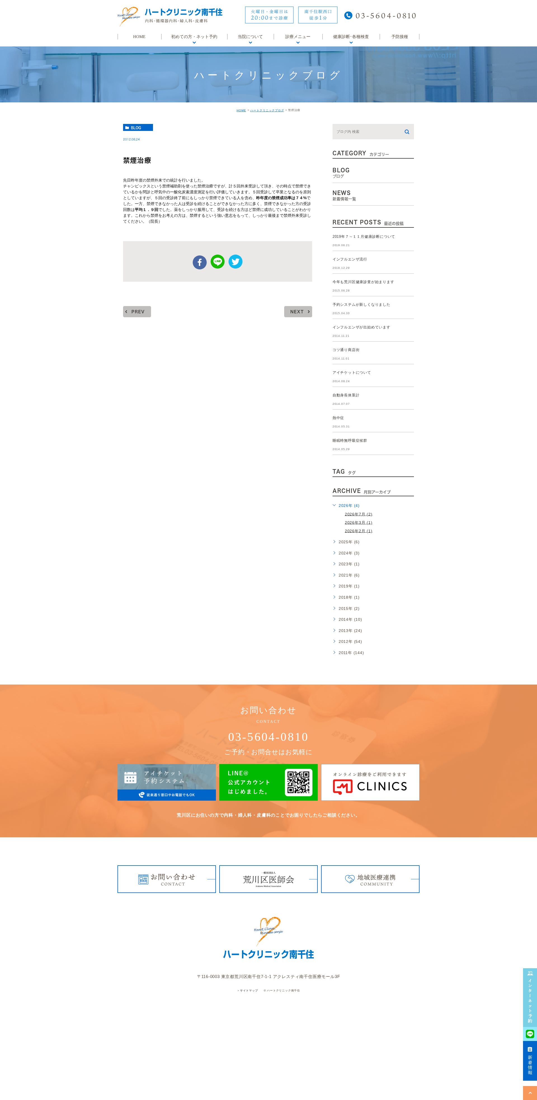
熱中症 (338, 418)
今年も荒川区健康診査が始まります (363, 282)
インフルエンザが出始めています (361, 327)
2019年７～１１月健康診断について (364, 236)
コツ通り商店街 (346, 350)
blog (136, 127)
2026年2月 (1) (359, 530)
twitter (235, 262)
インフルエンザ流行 (350, 259)
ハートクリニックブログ (267, 110)
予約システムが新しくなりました (361, 304)
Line (218, 262)
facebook (200, 262)
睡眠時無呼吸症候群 (350, 440)
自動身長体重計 (346, 395)
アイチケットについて (352, 372)
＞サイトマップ (247, 990)
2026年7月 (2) (359, 514)
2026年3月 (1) (359, 522)
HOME (241, 110)
